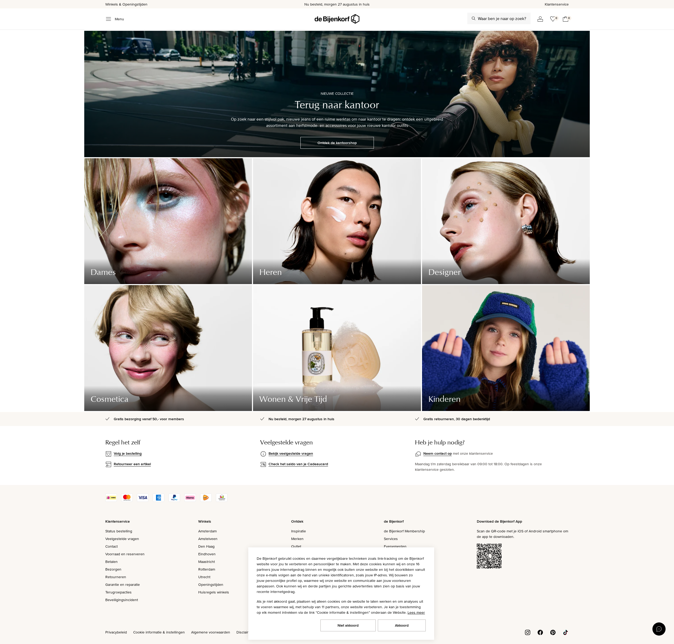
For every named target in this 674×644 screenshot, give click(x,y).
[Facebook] (540, 632)
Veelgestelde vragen (122, 539)
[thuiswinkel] (221, 500)
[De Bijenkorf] (337, 18)
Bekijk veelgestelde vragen (291, 453)
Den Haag (206, 546)
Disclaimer (244, 632)
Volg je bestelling (128, 453)
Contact (111, 546)
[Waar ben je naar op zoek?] (473, 18)
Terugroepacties (118, 592)
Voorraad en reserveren (125, 554)
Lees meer (416, 612)
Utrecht (204, 577)
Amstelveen (207, 539)
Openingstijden (210, 584)
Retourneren (115, 577)
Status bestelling (118, 531)
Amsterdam (207, 531)
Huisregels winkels (213, 592)
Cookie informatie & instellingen (159, 632)
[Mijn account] (540, 19)
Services (391, 539)
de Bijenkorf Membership (404, 531)
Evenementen (395, 546)
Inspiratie (298, 531)
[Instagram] (527, 632)
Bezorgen (113, 569)
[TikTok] (565, 632)
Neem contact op (437, 453)
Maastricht (206, 561)
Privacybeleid (116, 632)
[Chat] (659, 629)
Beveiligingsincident (121, 600)
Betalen (111, 561)
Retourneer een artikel (132, 464)
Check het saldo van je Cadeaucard (298, 464)
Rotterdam (206, 569)
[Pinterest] (553, 632)
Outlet (296, 546)
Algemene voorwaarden (210, 632)
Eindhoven (207, 554)
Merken (297, 539)
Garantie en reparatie (122, 584)
